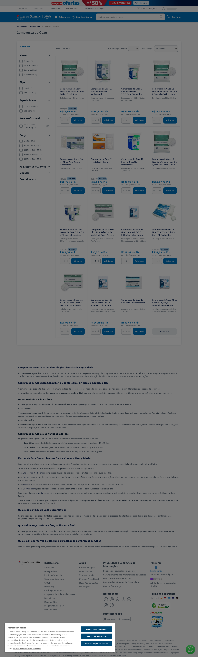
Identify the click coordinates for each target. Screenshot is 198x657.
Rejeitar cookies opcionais (96, 636)
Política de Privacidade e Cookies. (27, 648)
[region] (60, 637)
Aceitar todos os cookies (96, 629)
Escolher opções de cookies (96, 643)
